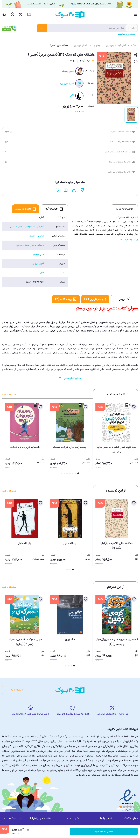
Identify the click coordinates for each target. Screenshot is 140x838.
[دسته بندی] (136, 14)
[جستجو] (42, 28)
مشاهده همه (9, 394)
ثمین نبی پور (67, 83)
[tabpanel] (35, 250)
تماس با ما (106, 818)
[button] (6, 439)
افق (72, 95)
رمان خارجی (22, 245)
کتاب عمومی (16, 227)
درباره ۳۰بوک (131, 818)
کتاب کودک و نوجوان (116, 45)
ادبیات (32, 236)
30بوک (134, 45)
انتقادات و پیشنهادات (39, 818)
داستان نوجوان (81, 45)
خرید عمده (73, 818)
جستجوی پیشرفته (126, 34)
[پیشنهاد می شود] (74, 190)
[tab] (54, 208)
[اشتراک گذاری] (136, 55)
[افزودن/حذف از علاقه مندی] (134, 407)
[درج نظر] (136, 61)
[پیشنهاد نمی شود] (82, 190)
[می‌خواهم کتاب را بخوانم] (66, 190)
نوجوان (97, 45)
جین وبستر (68, 71)
